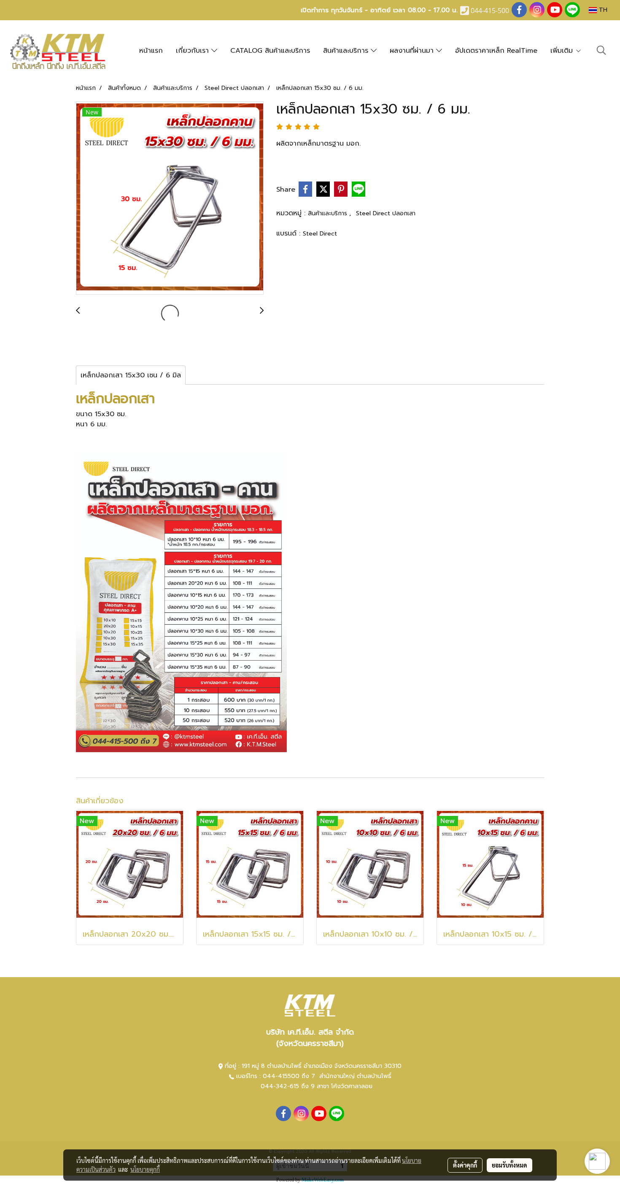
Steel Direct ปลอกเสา (385, 213)
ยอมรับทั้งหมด (509, 1165)
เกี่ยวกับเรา (193, 51)
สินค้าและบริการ (347, 51)
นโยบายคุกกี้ (145, 1169)
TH (602, 9)
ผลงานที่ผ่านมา (413, 51)
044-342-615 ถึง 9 (288, 1086)
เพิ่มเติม (562, 51)
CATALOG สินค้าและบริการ (270, 51)
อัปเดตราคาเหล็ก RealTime (496, 51)
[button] (601, 50)
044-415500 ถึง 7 (290, 1076)
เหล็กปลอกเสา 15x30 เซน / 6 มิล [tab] (131, 375)
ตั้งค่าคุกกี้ (465, 1165)
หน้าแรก (151, 51)
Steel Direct (320, 233)
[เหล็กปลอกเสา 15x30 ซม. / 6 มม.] (169, 198)
